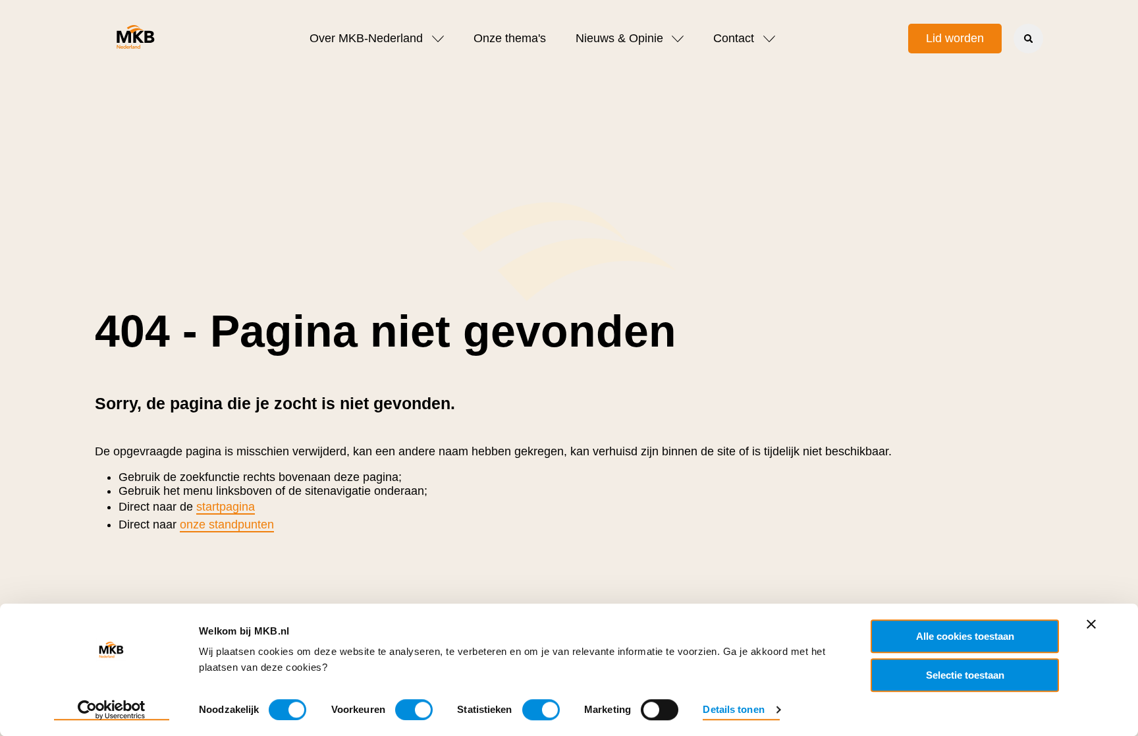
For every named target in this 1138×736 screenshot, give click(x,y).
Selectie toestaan (965, 675)
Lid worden (955, 38)
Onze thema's (510, 38)
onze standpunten (227, 524)
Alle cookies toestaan (965, 636)
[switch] (414, 709)
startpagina (225, 506)
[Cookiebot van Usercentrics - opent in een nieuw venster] (111, 710)
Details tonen (733, 709)
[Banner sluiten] (1091, 624)
